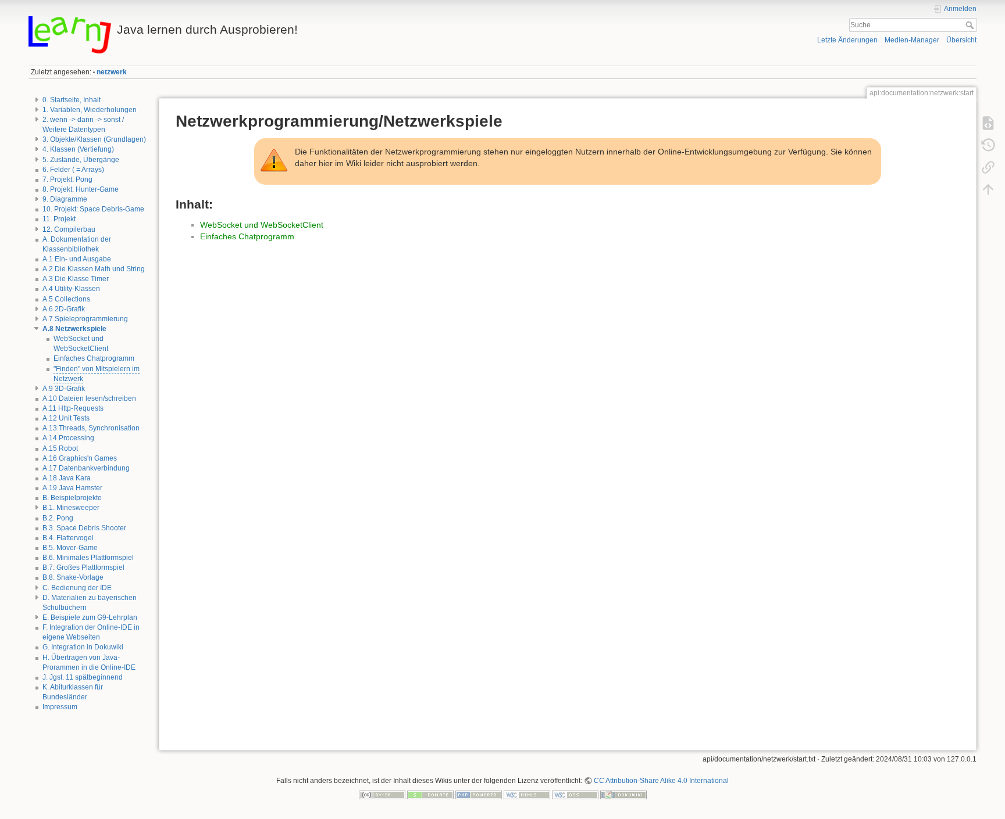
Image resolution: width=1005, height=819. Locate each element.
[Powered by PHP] (478, 794)
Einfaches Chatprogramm (94, 358)
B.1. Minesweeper (70, 508)
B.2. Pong (57, 518)
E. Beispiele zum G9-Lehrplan (89, 617)
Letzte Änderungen (847, 40)
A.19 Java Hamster (72, 488)
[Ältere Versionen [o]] (988, 145)
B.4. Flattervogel (68, 538)
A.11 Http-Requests (73, 408)
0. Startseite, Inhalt (71, 100)
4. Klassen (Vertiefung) (78, 149)
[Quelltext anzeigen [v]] (988, 123)
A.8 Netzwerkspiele (74, 329)
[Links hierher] (988, 167)
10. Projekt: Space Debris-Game (93, 209)
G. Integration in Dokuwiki (82, 647)
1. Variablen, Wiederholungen (89, 110)
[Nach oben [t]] (988, 189)
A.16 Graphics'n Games (79, 458)
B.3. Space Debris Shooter (84, 528)
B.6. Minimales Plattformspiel (88, 558)
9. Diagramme (64, 199)
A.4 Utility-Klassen (71, 289)
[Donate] (430, 794)
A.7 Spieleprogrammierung (85, 319)
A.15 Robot (60, 448)
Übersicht (961, 40)
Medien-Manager (912, 40)
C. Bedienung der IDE (77, 588)
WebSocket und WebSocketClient (261, 224)
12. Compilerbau (68, 229)
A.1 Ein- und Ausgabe (76, 259)
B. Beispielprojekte (72, 498)
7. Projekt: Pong (67, 179)
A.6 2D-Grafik (63, 309)
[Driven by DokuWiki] (623, 794)
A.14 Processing (68, 438)
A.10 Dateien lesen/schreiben (89, 398)
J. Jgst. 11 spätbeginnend (82, 677)
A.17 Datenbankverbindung (86, 468)
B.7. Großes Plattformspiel (83, 567)
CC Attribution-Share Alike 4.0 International (661, 781)
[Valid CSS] (575, 794)
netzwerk (112, 72)
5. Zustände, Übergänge (80, 160)
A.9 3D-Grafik (63, 389)
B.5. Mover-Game (70, 548)
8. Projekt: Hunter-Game (80, 189)
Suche (971, 25)
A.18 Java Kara (66, 478)
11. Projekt (59, 219)
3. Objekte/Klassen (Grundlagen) (94, 139)
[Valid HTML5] (527, 794)
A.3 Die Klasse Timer (75, 279)
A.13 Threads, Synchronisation (91, 428)
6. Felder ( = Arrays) (73, 170)
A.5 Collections (66, 299)
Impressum (59, 707)
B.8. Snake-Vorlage (73, 577)
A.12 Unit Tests (66, 418)
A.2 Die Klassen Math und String (93, 269)
